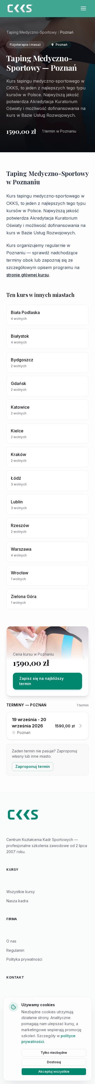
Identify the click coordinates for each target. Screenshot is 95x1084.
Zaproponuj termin (32, 766)
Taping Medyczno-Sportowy (31, 32)
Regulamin (15, 950)
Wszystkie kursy (20, 891)
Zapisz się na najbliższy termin (41, 681)
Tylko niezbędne (54, 1053)
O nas (11, 941)
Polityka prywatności (24, 959)
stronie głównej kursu (27, 274)
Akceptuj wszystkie (53, 1071)
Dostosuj (54, 1062)
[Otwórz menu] (83, 8)
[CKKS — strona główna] (47, 814)
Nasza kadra (17, 901)
